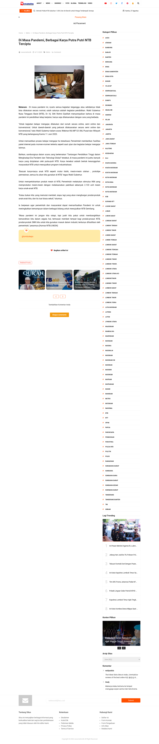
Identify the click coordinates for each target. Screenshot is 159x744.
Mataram (109, 355)
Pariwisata (109, 432)
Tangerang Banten (112, 499)
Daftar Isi (105, 718)
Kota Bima (109, 182)
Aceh (107, 38)
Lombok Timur (111, 259)
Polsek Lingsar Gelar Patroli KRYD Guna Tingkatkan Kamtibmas (133, 591)
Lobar (107, 211)
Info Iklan (105, 726)
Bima (107, 67)
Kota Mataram (111, 177)
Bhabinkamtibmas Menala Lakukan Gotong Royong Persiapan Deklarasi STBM (85, 284)
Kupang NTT (109, 201)
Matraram (109, 384)
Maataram (109, 326)
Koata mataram (111, 168)
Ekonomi (108, 105)
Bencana (108, 62)
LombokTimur (110, 278)
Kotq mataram (111, 192)
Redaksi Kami (106, 729)
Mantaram (109, 336)
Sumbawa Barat (111, 480)
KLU (106, 158)
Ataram (108, 43)
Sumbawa (109, 471)
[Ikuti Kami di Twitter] (116, 3)
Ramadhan (109, 461)
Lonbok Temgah (111, 293)
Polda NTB (109, 447)
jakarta (108, 129)
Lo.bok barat (110, 206)
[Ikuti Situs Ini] (133, 3)
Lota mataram (111, 307)
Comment (57, 52)
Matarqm (109, 374)
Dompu (108, 100)
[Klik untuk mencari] (138, 3)
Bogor (107, 81)
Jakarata (109, 124)
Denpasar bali (111, 96)
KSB (106, 197)
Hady (107, 682)
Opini (107, 423)
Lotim (107, 317)
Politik (108, 451)
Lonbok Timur (110, 297)
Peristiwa (109, 442)
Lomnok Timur (111, 283)
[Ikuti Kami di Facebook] (122, 3)
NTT (106, 418)
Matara (108, 346)
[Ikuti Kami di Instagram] (111, 3)
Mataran (108, 365)
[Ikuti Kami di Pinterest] (127, 3)
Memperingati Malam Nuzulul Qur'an (31, 286)
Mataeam (109, 341)
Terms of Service (67, 729)
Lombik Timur (110, 230)
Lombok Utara (111, 269)
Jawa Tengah (110, 144)
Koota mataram (111, 172)
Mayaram (109, 394)
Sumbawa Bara (111, 475)
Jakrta (108, 134)
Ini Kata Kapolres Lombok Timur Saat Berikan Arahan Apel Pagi (133, 573)
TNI (106, 504)
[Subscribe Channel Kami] (105, 3)
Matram (108, 379)
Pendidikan (109, 437)
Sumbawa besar (111, 485)
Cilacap (108, 86)
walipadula (109, 671)
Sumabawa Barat (112, 466)
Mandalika (109, 331)
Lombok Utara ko (112, 273)
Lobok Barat (110, 216)
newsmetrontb (79, 739)
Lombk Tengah (111, 240)
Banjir (108, 52)
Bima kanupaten (111, 72)
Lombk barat (110, 235)
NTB (106, 413)
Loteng (108, 312)
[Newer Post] (56, 296)
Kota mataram (111, 187)
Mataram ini (110, 360)
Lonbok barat (110, 288)
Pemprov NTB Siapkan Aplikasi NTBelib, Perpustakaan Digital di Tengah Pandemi (59, 284)
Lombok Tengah (111, 254)
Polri (107, 456)
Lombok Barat (111, 245)
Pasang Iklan (80, 17)
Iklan (107, 120)
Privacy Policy (66, 726)
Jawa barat (110, 139)
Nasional (109, 408)
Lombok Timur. (111, 264)
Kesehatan (109, 153)
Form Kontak (106, 720)
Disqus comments (59, 315)
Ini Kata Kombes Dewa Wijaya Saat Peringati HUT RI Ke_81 (131, 609)
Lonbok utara (110, 302)
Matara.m (109, 350)
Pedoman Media (67, 723)
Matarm (108, 370)
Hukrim (108, 115)
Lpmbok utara (111, 322)
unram (108, 509)
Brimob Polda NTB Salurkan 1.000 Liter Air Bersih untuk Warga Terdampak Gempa (65, 11)
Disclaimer (65, 718)
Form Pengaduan (108, 723)
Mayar (107, 389)
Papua (107, 427)
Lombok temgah (111, 249)
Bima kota (109, 76)
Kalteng (108, 148)
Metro (48, 52)
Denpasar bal (110, 91)
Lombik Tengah (111, 225)
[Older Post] (63, 296)
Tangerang (109, 495)
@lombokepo (27, 236)
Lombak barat (111, 221)
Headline (108, 110)
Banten (108, 57)
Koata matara (110, 163)
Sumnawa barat (111, 490)
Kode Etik (64, 720)
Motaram (109, 403)
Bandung (108, 47)
